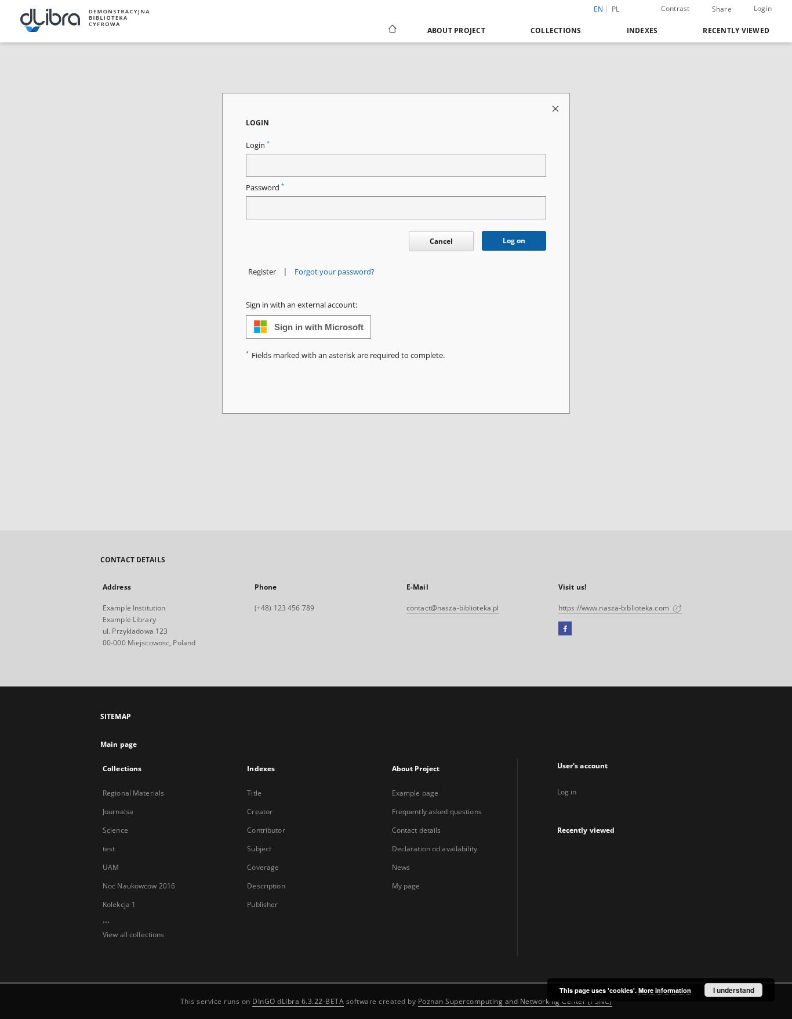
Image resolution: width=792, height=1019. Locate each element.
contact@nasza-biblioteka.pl (452, 608)
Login (763, 8)
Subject (259, 849)
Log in (567, 792)
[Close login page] (556, 108)
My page (406, 886)
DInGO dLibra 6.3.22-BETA (298, 1001)
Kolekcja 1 (119, 904)
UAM (111, 867)
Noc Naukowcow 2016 (139, 886)
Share (722, 9)
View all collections (133, 934)
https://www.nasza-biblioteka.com (614, 608)
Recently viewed (736, 30)
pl (616, 9)
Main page (118, 744)
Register (262, 272)
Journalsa (118, 811)
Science (115, 830)
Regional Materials (133, 793)
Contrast (675, 8)
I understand (733, 990)
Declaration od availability (434, 849)
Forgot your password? (335, 272)
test (109, 849)
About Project (456, 30)
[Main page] (392, 30)
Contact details (416, 830)
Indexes (642, 30)
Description (266, 886)
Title (254, 793)
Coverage (263, 867)
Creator (260, 811)
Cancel (441, 241)
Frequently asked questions (437, 811)
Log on (514, 240)
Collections (556, 30)
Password (265, 188)
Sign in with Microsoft (319, 327)
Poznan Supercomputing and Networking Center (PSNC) (515, 1001)
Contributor (266, 830)
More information (664, 990)
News (401, 867)
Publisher (262, 904)
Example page (415, 793)
